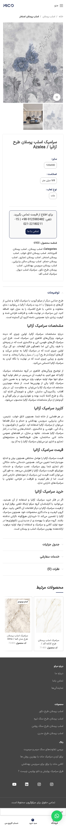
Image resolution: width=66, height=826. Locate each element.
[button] (56, 816)
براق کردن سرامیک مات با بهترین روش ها (41, 757)
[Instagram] (51, 784)
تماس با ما (33, 231)
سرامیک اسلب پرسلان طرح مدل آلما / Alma (17, 637)
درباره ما (58, 673)
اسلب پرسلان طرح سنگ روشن (47, 726)
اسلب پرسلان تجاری (30, 257)
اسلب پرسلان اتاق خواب (33, 253)
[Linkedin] (26, 784)
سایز (54, 159)
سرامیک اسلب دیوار (27, 270)
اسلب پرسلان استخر (29, 17)
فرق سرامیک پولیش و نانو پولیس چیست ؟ (40, 771)
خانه (60, 17)
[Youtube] (14, 784)
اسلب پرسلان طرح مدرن (50, 733)
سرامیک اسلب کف (48, 274)
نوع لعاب (52, 190)
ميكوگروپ (31, 803)
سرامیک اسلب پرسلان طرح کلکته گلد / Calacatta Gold (48, 644)
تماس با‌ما (57, 681)
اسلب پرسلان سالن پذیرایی (27, 261)
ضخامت (52, 174)
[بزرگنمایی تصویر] (56, 97)
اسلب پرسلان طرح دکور (51, 711)
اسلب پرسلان (48, 17)
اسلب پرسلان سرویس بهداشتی (40, 266)
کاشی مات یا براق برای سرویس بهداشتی (42, 764)
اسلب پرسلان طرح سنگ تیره (48, 719)
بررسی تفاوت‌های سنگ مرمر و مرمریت (43, 749)
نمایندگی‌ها (57, 688)
